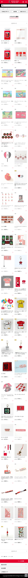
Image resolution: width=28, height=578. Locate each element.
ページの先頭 (21, 561)
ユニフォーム (19, 9)
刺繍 (3, 9)
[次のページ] (26, 23)
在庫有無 (15, 11)
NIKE (7, 9)
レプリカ (12, 9)
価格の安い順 (22, 11)
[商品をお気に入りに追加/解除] (13, 45)
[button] (1, 1)
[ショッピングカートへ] (26, 1)
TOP (2, 556)
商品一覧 (5, 556)
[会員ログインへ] (23, 1)
